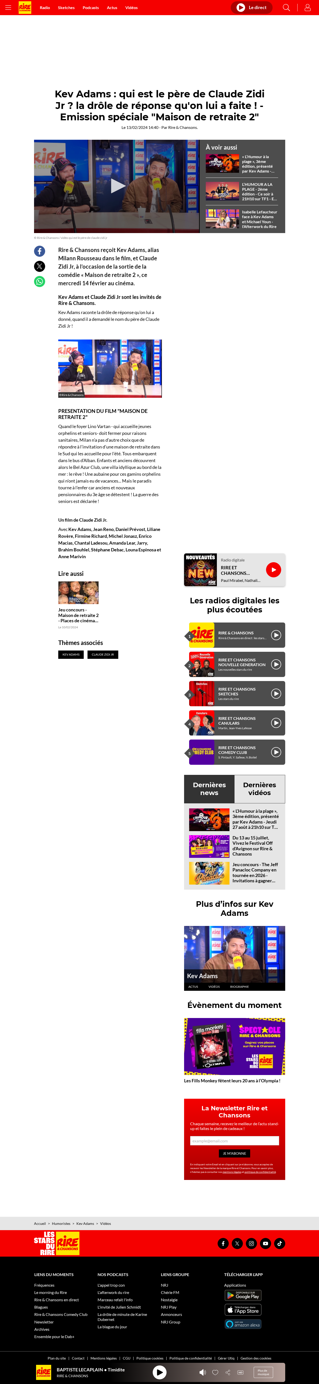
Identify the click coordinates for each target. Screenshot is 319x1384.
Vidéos (131, 7)
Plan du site (57, 1358)
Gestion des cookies (256, 1358)
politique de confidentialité (260, 1171)
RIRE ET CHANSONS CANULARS (237, 720)
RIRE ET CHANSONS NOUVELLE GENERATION (242, 662)
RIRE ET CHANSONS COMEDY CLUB (237, 750)
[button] (117, 186)
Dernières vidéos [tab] (259, 789)
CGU (126, 1358)
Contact (78, 1358)
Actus (112, 7)
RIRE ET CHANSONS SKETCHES (237, 691)
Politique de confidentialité (190, 1358)
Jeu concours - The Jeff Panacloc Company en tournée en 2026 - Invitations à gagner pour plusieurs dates (255, 875)
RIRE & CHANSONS (236, 632)
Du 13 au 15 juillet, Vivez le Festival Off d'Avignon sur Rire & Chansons (253, 846)
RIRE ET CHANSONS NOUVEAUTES (236, 570)
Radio (45, 7)
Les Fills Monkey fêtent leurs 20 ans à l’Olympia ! (232, 1080)
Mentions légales (104, 1358)
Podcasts (91, 7)
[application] (117, 186)
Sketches (66, 7)
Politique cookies (149, 1358)
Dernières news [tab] (209, 789)
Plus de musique (263, 1372)
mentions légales (232, 1171)
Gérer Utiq (226, 1358)
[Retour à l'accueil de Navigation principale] (25, 7)
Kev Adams (202, 975)
